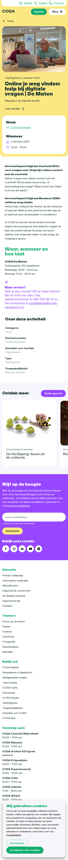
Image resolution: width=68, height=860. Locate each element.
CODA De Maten (15, 341)
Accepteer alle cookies (25, 850)
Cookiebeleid (13, 835)
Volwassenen (13, 352)
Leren (8, 331)
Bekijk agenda (53, 393)
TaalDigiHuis (12, 362)
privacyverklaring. (19, 505)
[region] (34, 431)
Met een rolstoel (15, 372)
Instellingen (17, 843)
